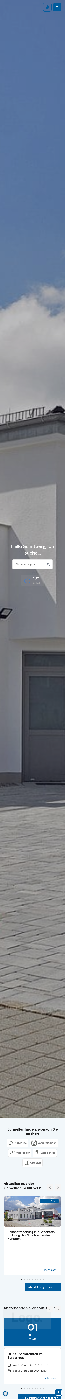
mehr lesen (50, 1269)
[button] (32, 580)
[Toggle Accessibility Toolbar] (58, 1392)
